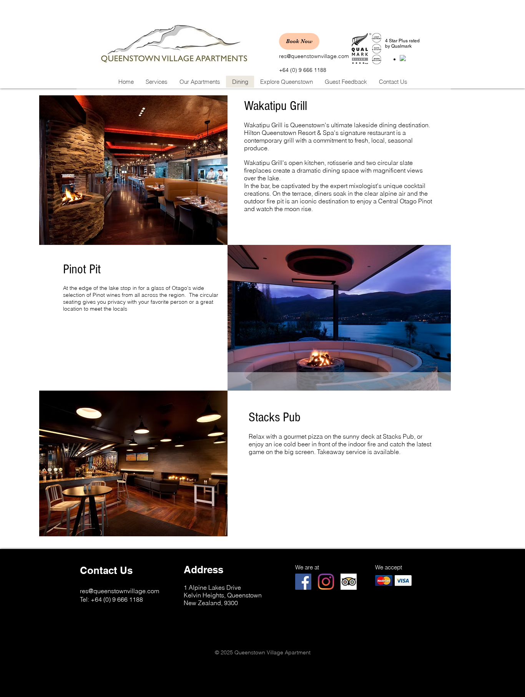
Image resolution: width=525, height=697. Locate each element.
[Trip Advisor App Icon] (349, 582)
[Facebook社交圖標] (303, 582)
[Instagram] (326, 582)
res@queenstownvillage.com (314, 56)
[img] (383, 580)
